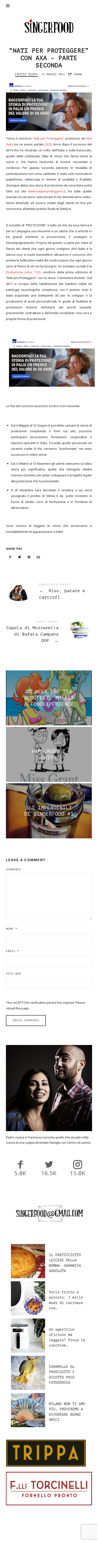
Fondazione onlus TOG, (24, 272)
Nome (11, 928)
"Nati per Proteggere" (49, 138)
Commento (13, 869)
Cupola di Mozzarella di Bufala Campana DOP (49, 632)
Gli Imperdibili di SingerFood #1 (49, 811)
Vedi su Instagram (51, 1530)
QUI (48, 144)
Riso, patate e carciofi (49, 592)
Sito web (13, 973)
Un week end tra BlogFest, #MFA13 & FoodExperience (49, 698)
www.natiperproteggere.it (46, 191)
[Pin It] (29, 557)
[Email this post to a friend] (38, 557)
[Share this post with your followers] (19, 557)
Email (12, 951)
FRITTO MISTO (26, 74)
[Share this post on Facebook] (10, 557)
